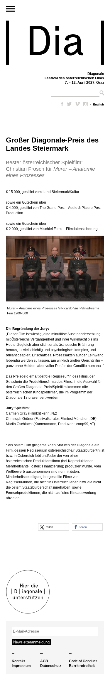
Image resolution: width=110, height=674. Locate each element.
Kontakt (18, 661)
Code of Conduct (83, 661)
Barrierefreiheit (82, 666)
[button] (53, 527)
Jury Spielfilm (17, 408)
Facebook (61, 104)
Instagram (85, 104)
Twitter (69, 104)
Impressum (21, 666)
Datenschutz (50, 666)
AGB (44, 661)
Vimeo (77, 104)
